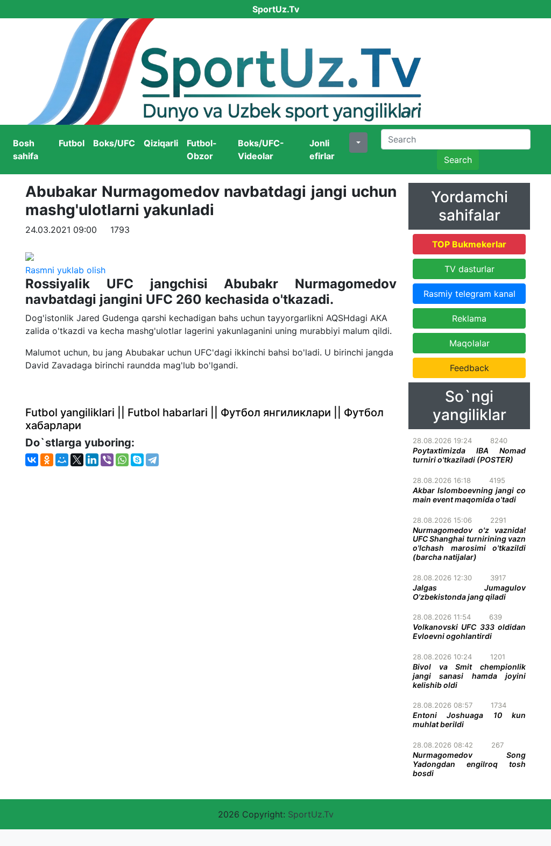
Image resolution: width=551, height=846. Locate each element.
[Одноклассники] (46, 459)
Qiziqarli (161, 143)
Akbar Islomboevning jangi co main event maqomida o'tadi (469, 495)
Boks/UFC (114, 143)
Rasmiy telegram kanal (469, 293)
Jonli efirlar (322, 149)
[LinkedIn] (92, 459)
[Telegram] (152, 459)
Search (458, 159)
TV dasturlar (469, 269)
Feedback (469, 367)
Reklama (469, 318)
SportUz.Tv (311, 814)
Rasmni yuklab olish (65, 270)
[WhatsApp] (122, 459)
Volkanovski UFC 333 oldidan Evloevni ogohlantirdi (469, 631)
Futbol (71, 143)
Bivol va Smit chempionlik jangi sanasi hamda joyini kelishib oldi (469, 675)
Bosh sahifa (25, 149)
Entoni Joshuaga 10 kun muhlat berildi (469, 719)
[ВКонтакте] (31, 459)
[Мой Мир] (61, 459)
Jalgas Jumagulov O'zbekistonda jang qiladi (469, 592)
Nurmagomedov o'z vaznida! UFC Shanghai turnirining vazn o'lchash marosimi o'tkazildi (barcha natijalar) (469, 543)
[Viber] (107, 459)
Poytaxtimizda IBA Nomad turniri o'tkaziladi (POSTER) (469, 455)
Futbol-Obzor (202, 149)
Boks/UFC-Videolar (261, 149)
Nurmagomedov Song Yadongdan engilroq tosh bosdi (469, 764)
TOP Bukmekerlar (469, 244)
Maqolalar (469, 343)
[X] (76, 459)
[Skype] (137, 459)
